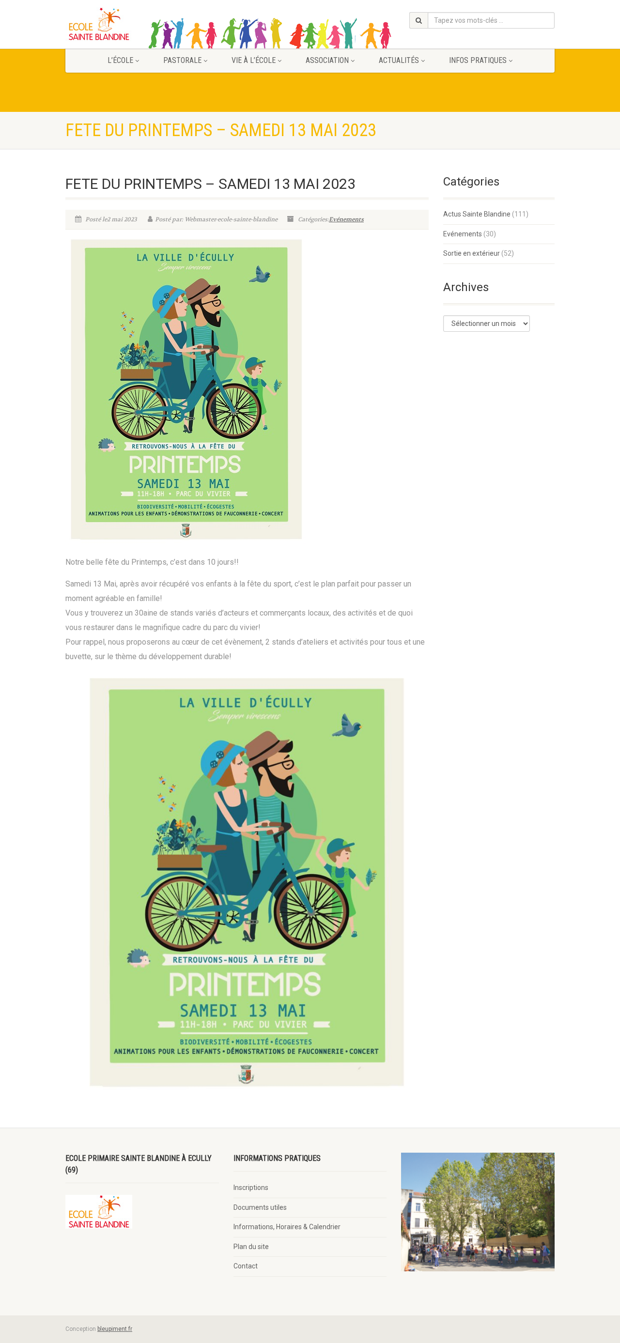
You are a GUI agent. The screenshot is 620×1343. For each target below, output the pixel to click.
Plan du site (251, 1246)
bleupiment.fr (114, 1329)
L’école (120, 60)
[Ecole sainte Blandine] (142, 24)
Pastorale (182, 60)
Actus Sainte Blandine (477, 214)
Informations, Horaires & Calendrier (287, 1227)
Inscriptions (250, 1187)
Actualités (399, 60)
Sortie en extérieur (471, 253)
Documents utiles (260, 1207)
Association (327, 60)
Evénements (346, 219)
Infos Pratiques (478, 60)
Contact (245, 1266)
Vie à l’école (254, 60)
